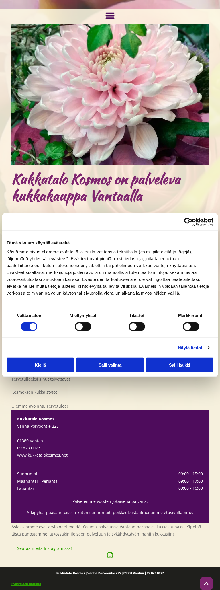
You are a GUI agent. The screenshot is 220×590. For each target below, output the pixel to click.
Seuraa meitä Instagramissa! (44, 548)
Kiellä (40, 365)
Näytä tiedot (190, 347)
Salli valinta (110, 365)
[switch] (83, 326)
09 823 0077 (28, 448)
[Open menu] (110, 16)
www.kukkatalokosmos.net (42, 455)
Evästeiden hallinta (26, 584)
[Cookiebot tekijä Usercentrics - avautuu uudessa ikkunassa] (188, 221)
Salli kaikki (179, 365)
